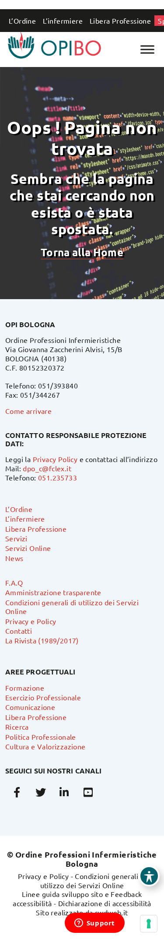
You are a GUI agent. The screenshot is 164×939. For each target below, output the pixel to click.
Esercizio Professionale (43, 697)
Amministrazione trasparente (53, 592)
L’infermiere (63, 20)
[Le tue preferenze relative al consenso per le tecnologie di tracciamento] (148, 923)
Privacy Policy (55, 459)
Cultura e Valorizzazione (45, 746)
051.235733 (57, 477)
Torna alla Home (82, 252)
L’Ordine (22, 20)
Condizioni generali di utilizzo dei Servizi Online (93, 881)
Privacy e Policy (30, 621)
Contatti (18, 630)
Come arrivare (28, 410)
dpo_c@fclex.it (47, 468)
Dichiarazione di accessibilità (104, 903)
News (14, 558)
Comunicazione (30, 706)
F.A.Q (14, 582)
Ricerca (17, 726)
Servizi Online (28, 548)
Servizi (16, 538)
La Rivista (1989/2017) (42, 640)
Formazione (24, 687)
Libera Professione (120, 20)
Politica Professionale (40, 736)
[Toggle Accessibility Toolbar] (149, 875)
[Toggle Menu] (147, 49)
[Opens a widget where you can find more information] (94, 924)
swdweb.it (111, 912)
